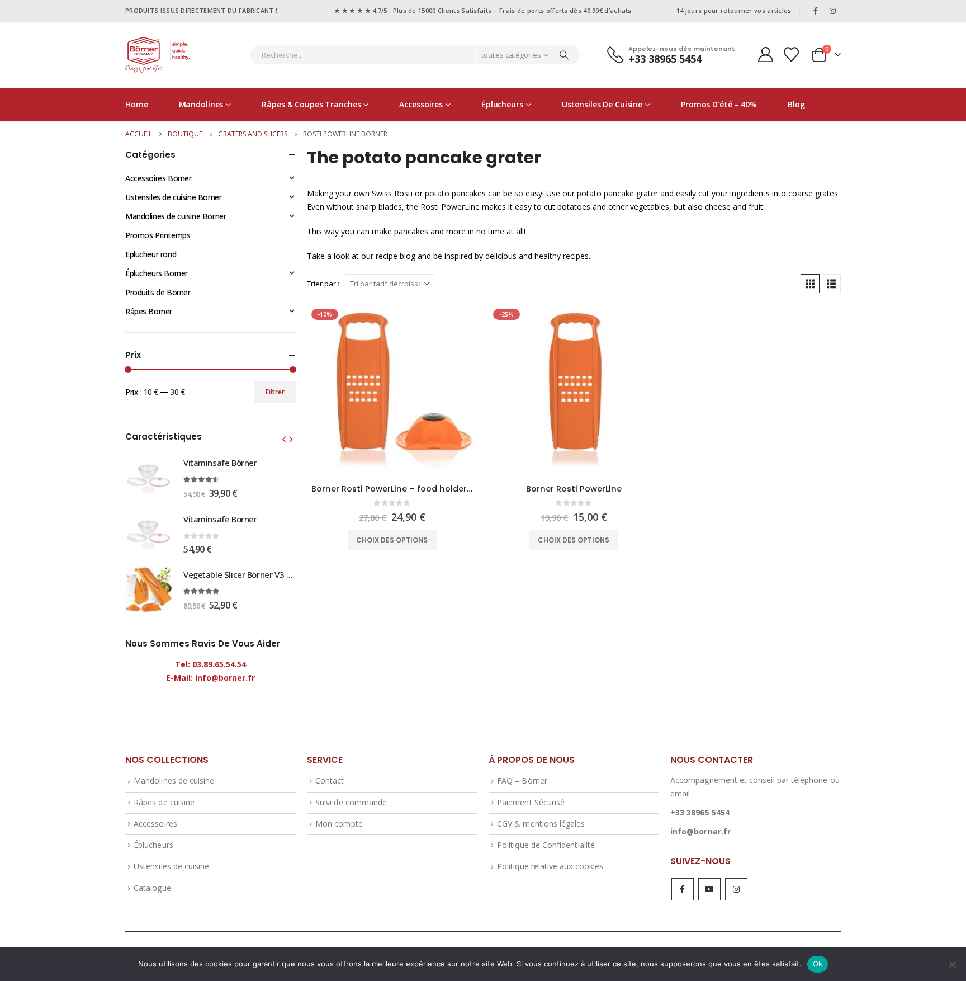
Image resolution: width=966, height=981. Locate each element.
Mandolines (201, 104)
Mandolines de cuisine (174, 780)
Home (136, 104)
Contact (329, 780)
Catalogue (152, 888)
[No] (952, 964)
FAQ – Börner (522, 780)
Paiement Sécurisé (531, 802)
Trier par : (323, 284)
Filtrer (275, 392)
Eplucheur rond (150, 254)
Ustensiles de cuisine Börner (173, 197)
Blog (796, 104)
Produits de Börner (157, 292)
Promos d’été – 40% (719, 104)
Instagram (736, 889)
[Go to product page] (148, 477)
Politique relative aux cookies (550, 866)
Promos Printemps (157, 235)
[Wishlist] (792, 54)
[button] (810, 283)
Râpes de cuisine (164, 802)
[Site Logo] (157, 55)
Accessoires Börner (158, 178)
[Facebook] (815, 10)
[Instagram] (833, 10)
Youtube (709, 889)
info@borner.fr (700, 831)
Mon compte (339, 823)
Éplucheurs (502, 104)
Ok (818, 963)
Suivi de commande (351, 802)
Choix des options (392, 540)
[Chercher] (564, 54)
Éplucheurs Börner (156, 273)
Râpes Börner (148, 311)
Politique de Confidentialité (546, 844)
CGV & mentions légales (541, 823)
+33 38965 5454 (700, 812)
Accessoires (421, 104)
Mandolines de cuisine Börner (175, 216)
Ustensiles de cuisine (602, 104)
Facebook (682, 889)
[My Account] (765, 54)
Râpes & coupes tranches (311, 104)
